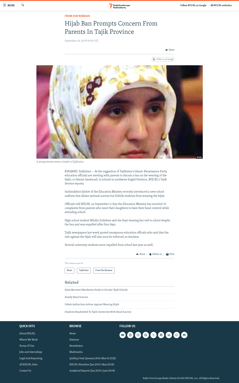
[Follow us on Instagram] (138, 335)
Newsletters (76, 346)
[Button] (169, 50)
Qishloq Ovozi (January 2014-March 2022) (92, 358)
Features (74, 340)
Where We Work (28, 340)
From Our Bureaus (77, 16)
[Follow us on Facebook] (161, 335)
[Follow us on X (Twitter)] (153, 335)
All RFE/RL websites (221, 5)
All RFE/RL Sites (28, 364)
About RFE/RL (27, 333)
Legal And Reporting (30, 358)
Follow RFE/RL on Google (193, 5)
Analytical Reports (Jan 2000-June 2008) (92, 371)
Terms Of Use (26, 346)
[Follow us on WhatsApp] (176, 335)
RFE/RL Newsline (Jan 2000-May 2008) (91, 364)
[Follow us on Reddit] (130, 335)
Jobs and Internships (30, 352)
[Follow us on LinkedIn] (169, 335)
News (72, 333)
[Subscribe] (184, 335)
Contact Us (25, 371)
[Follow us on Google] (146, 335)
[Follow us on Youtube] (123, 335)
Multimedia (76, 352)
